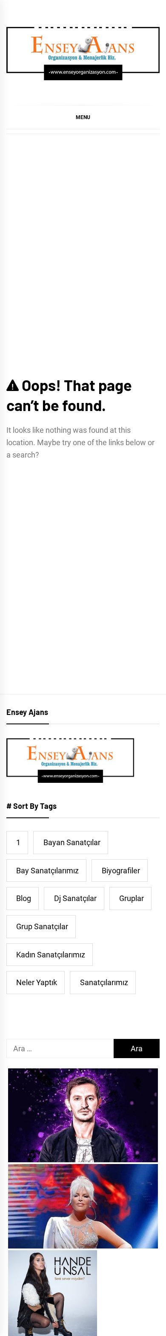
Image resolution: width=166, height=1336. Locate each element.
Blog (23, 898)
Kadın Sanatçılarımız (50, 954)
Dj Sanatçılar (75, 898)
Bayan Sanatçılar (71, 842)
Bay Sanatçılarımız (47, 870)
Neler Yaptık (36, 982)
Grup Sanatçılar (42, 926)
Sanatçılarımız (104, 982)
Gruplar (131, 898)
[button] (83, 117)
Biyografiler (121, 870)
